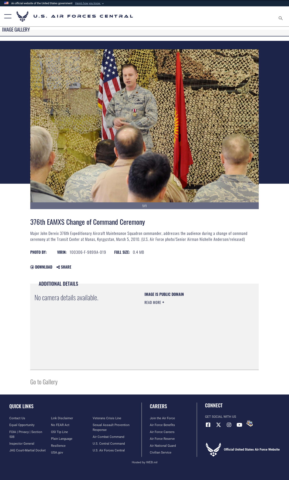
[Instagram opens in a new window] (229, 425)
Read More (153, 302)
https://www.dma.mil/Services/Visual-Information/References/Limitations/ (194, 335)
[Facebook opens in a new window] (208, 425)
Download (43, 267)
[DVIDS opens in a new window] (249, 423)
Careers (158, 406)
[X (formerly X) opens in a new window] (218, 425)
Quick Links (21, 406)
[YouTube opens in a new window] (239, 425)
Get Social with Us (220, 417)
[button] (90, 3)
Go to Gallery (44, 381)
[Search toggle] (281, 16)
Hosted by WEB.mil (144, 462)
